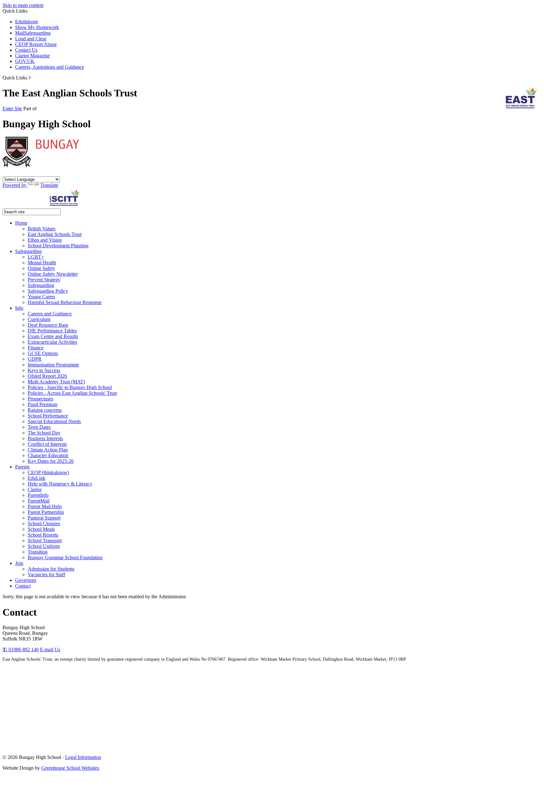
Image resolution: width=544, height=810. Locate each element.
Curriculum (39, 319)
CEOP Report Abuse (36, 44)
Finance (35, 347)
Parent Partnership (46, 512)
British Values (41, 228)
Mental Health (42, 262)
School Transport (45, 540)
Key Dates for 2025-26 (51, 461)
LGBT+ (36, 257)
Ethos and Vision (45, 240)
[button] (30, 77)
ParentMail (38, 500)
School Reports (43, 534)
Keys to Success (44, 370)
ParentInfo (38, 495)
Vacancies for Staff (46, 574)
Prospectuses (40, 398)
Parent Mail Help (45, 506)
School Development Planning (58, 245)
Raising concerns (45, 410)
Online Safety (41, 268)
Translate (49, 185)
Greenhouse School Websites (70, 768)
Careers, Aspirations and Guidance (49, 67)
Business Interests (45, 438)
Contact (23, 586)
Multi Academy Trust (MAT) (56, 381)
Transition (38, 551)
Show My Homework (37, 27)
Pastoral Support (44, 517)
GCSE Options (43, 353)
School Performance (48, 415)
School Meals (41, 529)
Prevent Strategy (44, 279)
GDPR (35, 359)
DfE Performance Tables (52, 330)
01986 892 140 (21, 649)
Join (19, 563)
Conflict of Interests (47, 444)
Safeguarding (37, 33)
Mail (19, 33)
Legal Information (83, 757)
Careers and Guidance (50, 313)
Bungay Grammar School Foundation (65, 557)
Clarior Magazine (32, 55)
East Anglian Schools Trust (55, 234)
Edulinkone (26, 21)
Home (21, 223)
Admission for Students (51, 569)
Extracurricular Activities (52, 342)
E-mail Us (50, 649)
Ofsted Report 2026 (47, 376)
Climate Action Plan (48, 449)
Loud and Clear (30, 38)
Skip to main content (23, 5)
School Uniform (44, 546)
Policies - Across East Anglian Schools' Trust (72, 393)
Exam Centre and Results (53, 336)
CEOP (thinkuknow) (48, 472)
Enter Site (12, 108)
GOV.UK (25, 61)
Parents (22, 466)
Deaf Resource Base (48, 325)
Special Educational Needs (54, 421)
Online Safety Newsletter (53, 274)
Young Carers (41, 296)
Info (19, 308)
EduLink (36, 478)
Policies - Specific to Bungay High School (70, 387)
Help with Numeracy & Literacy (60, 483)
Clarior (35, 489)
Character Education (48, 455)
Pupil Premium (42, 404)
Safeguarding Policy (48, 291)
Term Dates (39, 427)
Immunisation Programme (53, 364)
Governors (25, 580)
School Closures (44, 523)
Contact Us (26, 50)
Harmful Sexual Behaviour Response (65, 302)
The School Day (44, 432)
